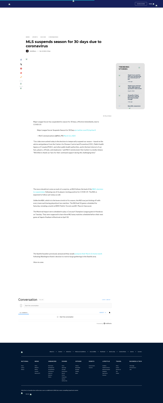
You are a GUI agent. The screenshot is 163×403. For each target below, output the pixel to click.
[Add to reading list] (21, 88)
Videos (117, 373)
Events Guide (92, 365)
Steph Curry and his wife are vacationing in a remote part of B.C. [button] (134, 77)
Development (51, 367)
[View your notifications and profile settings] (109, 312)
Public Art (50, 373)
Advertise (68, 351)
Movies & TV (37, 373)
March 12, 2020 (69, 136)
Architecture (51, 371)
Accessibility (93, 351)
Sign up (108, 299)
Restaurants (64, 371)
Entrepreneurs (133, 367)
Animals (36, 371)
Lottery (22, 367)
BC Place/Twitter (107, 116)
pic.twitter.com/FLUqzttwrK (85, 130)
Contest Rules (122, 351)
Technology (132, 365)
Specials (63, 378)
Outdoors (104, 365)
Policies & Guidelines (80, 351)
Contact (60, 351)
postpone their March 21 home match (88, 254)
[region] (64, 311)
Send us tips (112, 351)
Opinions (50, 375)
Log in (103, 299)
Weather (37, 367)
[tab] (23, 312)
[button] (123, 77)
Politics (22, 369)
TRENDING (124, 68)
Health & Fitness (106, 367)
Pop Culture (105, 373)
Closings (63, 369)
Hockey (77, 365)
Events (63, 375)
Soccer (76, 373)
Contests (104, 375)
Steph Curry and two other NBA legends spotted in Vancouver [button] (135, 87)
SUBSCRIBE (141, 4)
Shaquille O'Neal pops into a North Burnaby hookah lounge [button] (133, 97)
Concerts (91, 367)
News (22, 365)
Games (132, 351)
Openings (64, 367)
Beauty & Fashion (106, 369)
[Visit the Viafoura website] (107, 323)
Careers (140, 351)
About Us (52, 351)
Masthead (102, 351)
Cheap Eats (64, 377)
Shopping (104, 371)
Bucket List (118, 369)
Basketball (77, 367)
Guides (117, 367)
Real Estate (50, 365)
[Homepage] (25, 351)
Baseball (77, 369)
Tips (117, 371)
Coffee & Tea (64, 380)
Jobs (130, 369)
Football (77, 371)
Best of (63, 373)
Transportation (51, 369)
